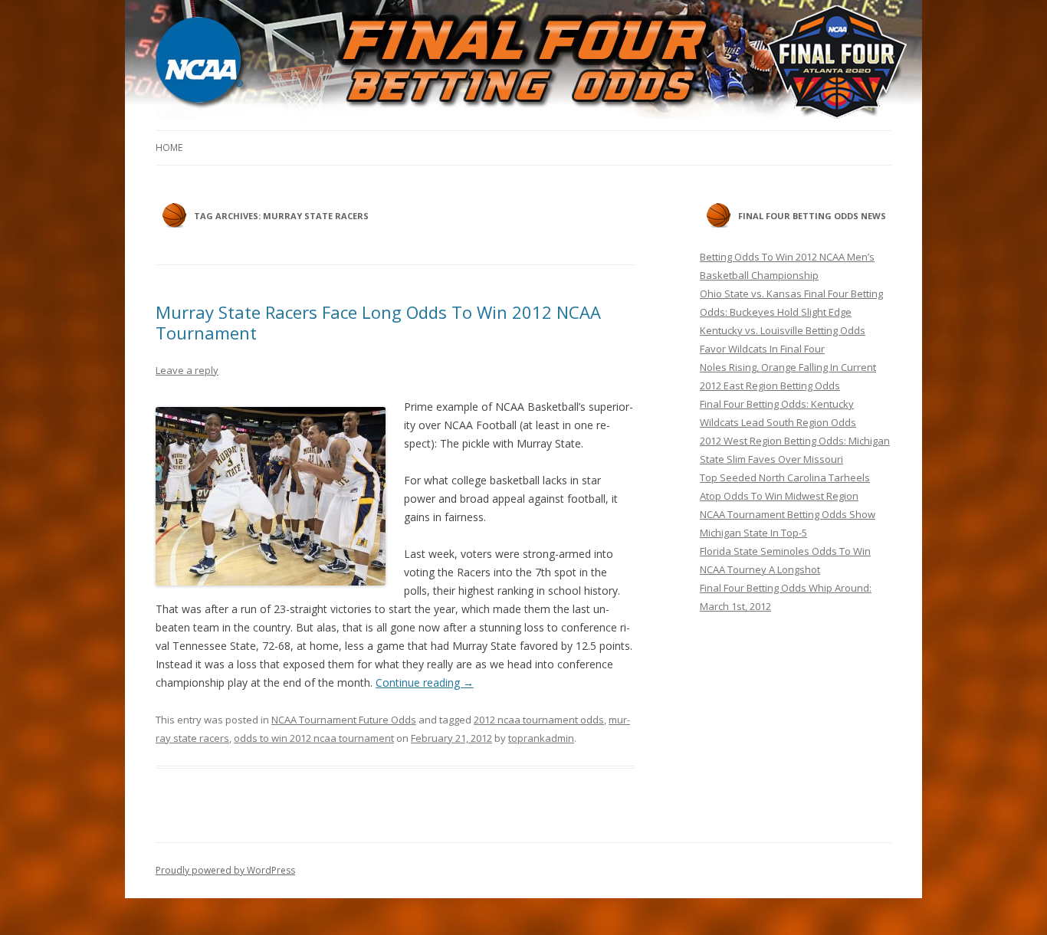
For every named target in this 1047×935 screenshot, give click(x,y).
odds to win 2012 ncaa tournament (314, 738)
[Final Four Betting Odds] (523, 63)
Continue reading (425, 682)
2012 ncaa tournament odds (539, 720)
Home (169, 147)
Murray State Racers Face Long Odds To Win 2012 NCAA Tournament (378, 321)
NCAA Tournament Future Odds (343, 720)
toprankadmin (541, 738)
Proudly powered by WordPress (225, 870)
